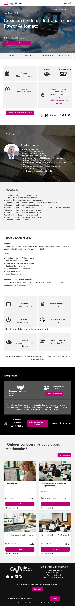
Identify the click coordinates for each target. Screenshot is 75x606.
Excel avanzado (11, 483)
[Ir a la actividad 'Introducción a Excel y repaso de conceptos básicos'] (55, 471)
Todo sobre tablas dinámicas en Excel (19, 535)
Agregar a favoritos (58, 9)
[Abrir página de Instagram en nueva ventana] (20, 578)
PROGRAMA (28, 56)
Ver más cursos (64, 455)
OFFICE (16, 13)
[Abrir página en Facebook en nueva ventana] (8, 578)
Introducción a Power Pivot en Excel (55, 535)
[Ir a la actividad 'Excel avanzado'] (20, 471)
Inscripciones (64, 56)
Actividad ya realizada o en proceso (17, 43)
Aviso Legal (44, 603)
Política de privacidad (34, 603)
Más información (11, 508)
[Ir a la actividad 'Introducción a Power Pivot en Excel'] (55, 522)
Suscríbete (37, 589)
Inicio (5, 13)
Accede (68, 3)
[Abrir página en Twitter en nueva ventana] (12, 578)
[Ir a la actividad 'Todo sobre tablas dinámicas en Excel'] (20, 522)
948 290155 (17, 426)
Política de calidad (23, 603)
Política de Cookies (53, 603)
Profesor (11, 56)
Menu (20, 3)
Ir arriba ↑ (55, 598)
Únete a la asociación (54, 393)
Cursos (10, 13)
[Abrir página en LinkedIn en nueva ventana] (16, 578)
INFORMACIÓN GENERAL (46, 56)
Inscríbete (20, 504)
